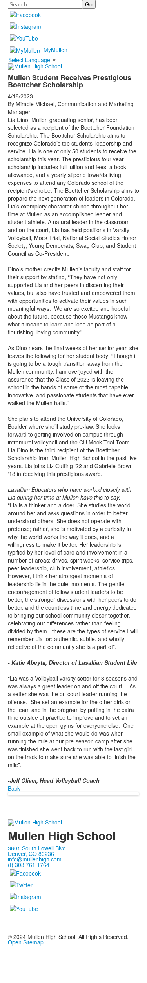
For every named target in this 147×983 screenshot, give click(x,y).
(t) (28, 865)
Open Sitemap (26, 942)
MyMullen (55, 49)
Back (14, 788)
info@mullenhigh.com (35, 859)
